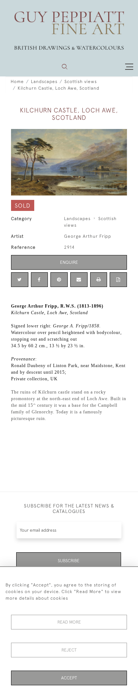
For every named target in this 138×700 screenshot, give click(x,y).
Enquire (69, 262)
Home (17, 81)
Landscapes (44, 81)
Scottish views (80, 81)
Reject (69, 650)
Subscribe (68, 560)
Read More (69, 622)
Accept (69, 678)
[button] (64, 66)
